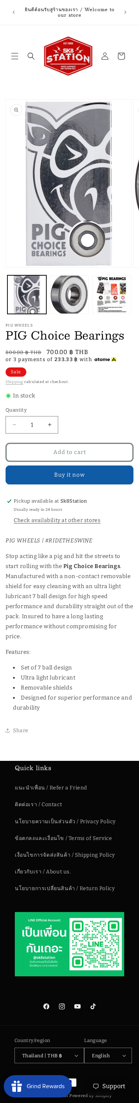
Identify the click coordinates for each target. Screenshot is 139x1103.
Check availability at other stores (57, 520)
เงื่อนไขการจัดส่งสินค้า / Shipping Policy (65, 855)
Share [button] (21, 730)
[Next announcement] (125, 12)
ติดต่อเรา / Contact (38, 804)
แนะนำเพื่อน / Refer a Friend (51, 788)
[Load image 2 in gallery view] (69, 294)
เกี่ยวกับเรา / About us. (43, 872)
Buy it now (69, 474)
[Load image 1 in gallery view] (26, 294)
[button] (15, 56)
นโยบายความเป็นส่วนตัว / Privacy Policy (65, 821)
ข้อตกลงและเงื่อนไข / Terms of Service (63, 838)
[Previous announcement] (14, 12)
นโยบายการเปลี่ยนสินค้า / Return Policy (65, 888)
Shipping (14, 382)
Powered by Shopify (90, 1095)
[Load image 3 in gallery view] (111, 294)
